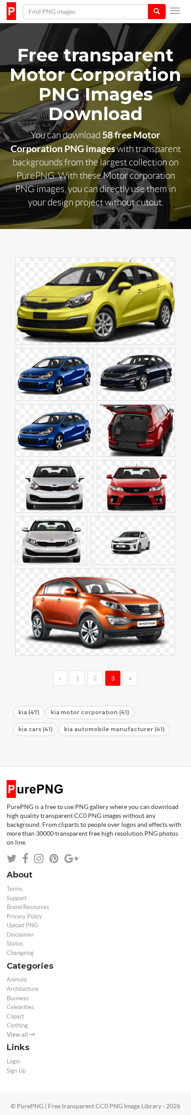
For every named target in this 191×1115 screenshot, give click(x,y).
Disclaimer (20, 934)
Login (13, 1061)
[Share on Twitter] (11, 859)
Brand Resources (28, 907)
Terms (15, 889)
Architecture (23, 989)
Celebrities (20, 1007)
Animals (17, 979)
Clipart (15, 1016)
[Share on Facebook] (25, 859)
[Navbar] (175, 11)
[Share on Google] (71, 859)
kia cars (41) (35, 729)
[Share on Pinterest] (54, 859)
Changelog (20, 953)
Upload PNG (22, 925)
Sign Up (16, 1070)
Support (17, 898)
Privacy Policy (24, 916)
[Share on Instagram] (39, 859)
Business (18, 998)
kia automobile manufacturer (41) (114, 729)
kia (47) (29, 712)
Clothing (17, 1025)
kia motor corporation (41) (90, 712)
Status (15, 943)
